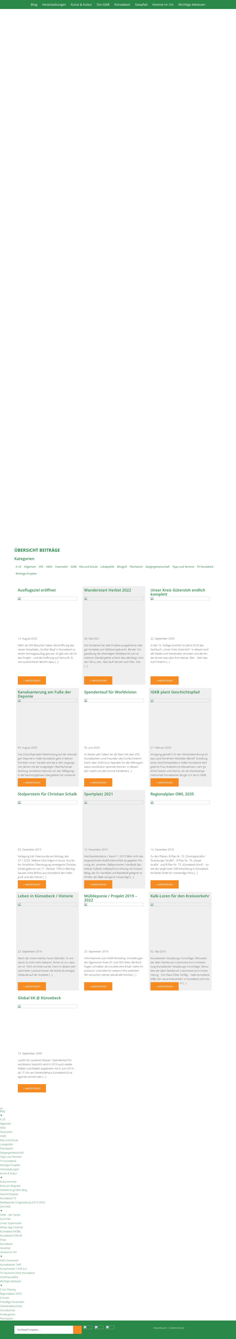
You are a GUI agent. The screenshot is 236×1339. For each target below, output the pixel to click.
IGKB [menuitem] (3, 1136)
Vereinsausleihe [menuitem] (9, 1277)
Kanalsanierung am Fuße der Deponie (44, 694)
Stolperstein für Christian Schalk (47, 793)
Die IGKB (103, 4)
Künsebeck (122, 4)
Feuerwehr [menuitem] (6, 1132)
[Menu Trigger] (1, 1108)
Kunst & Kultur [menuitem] (8, 1175)
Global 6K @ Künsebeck (39, 997)
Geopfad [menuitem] (5, 1248)
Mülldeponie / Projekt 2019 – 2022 (110, 898)
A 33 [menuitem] (2, 1119)
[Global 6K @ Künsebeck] (47, 1007)
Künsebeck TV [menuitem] (8, 1198)
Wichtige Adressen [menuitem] (10, 1283)
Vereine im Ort (162, 4)
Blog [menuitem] (2, 1113)
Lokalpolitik (107, 566)
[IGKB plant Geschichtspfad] (180, 701)
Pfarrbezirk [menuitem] (6, 1148)
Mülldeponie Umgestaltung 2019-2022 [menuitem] (22, 1202)
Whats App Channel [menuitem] (11, 1227)
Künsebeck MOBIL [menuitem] (10, 1231)
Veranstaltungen (54, 4)
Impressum (160, 1327)
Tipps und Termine (183, 566)
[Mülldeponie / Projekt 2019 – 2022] (114, 905)
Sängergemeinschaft (157, 566)
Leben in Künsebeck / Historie (45, 895)
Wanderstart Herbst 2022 (107, 590)
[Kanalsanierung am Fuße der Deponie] (47, 701)
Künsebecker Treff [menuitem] (10, 1264)
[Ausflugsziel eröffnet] (47, 599)
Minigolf (122, 566)
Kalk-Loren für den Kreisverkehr (179, 895)
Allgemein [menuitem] (5, 1123)
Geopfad (141, 4)
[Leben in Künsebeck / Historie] (47, 905)
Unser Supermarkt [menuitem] (10, 1223)
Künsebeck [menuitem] (6, 1244)
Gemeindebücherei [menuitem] (11, 1306)
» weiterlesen (31, 680)
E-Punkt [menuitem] (4, 1297)
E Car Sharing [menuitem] (8, 1289)
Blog (34, 4)
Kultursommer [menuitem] (8, 1181)
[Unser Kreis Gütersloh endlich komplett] (180, 599)
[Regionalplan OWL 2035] (180, 803)
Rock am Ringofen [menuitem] (10, 1185)
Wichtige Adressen (191, 4)
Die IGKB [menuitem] (5, 1208)
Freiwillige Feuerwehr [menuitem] (12, 1302)
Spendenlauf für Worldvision (110, 691)
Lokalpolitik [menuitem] (6, 1144)
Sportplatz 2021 (98, 793)
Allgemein (30, 566)
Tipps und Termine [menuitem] (10, 1156)
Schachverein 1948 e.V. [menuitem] (13, 1268)
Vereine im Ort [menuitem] (8, 1254)
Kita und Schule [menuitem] (9, 1140)
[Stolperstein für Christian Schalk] (47, 803)
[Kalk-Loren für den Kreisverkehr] (180, 905)
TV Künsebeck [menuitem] (8, 1161)
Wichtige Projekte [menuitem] (10, 1165)
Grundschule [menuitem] (7, 1310)
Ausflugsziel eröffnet (37, 590)
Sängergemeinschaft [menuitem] (12, 1152)
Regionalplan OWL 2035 (172, 793)
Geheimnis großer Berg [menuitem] (13, 1190)
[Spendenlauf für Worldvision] (114, 701)
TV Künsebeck (205, 566)
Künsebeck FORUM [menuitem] (11, 1235)
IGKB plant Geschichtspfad (175, 691)
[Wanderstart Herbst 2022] (114, 599)
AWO (49, 566)
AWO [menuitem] (3, 1127)
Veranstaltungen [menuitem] (9, 1169)
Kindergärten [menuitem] (7, 1314)
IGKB (74, 566)
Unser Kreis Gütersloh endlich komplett (177, 592)
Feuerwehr (61, 566)
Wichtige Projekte (26, 573)
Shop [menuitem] (3, 1239)
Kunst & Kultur (81, 4)
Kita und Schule (88, 566)
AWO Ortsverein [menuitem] (9, 1260)
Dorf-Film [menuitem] (5, 1219)
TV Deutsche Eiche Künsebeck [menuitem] (17, 1273)
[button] (118, 176)
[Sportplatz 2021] (114, 803)
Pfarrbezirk (136, 566)
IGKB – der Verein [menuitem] (10, 1214)
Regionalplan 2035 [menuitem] (11, 1293)
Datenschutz (177, 1327)
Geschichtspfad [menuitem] (9, 1194)
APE (41, 566)
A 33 (18, 566)
